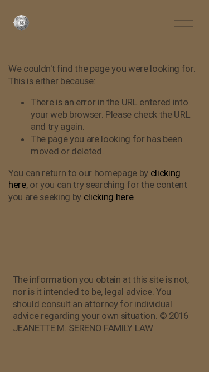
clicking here (109, 196)
